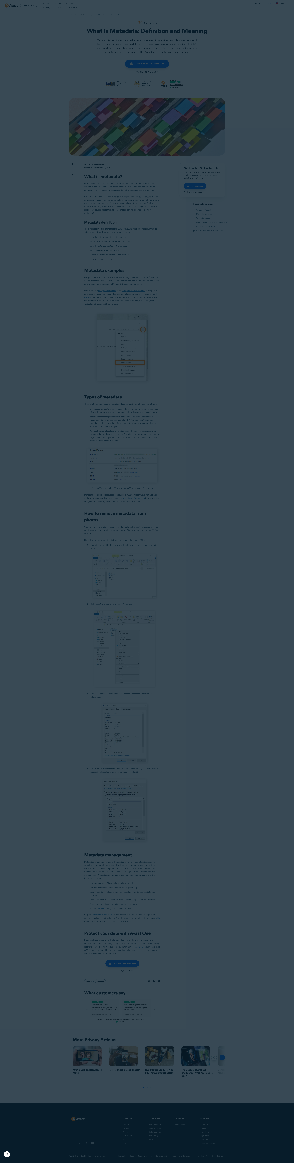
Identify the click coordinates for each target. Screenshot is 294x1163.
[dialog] (147, 581)
